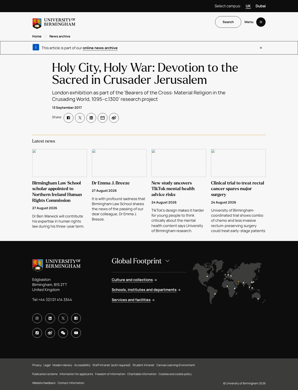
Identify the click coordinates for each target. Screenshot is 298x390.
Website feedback (44, 383)
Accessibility (82, 365)
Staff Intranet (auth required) (111, 365)
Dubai (261, 5)
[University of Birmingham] (54, 22)
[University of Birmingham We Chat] (63, 333)
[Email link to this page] (102, 118)
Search (228, 22)
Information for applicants (76, 374)
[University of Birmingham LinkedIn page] (50, 318)
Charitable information (142, 374)
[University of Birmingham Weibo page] (50, 333)
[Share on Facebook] (68, 118)
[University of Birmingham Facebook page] (76, 318)
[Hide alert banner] (261, 48)
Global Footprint (137, 261)
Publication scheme (45, 374)
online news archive (100, 47)
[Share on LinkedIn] (91, 118)
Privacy (37, 365)
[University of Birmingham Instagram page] (37, 318)
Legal (47, 365)
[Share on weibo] (114, 118)
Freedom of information (110, 374)
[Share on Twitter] (80, 118)
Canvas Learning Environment (176, 365)
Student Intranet (143, 365)
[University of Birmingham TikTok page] (37, 333)
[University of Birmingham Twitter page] (63, 318)
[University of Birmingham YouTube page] (76, 333)
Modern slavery (62, 365)
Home (37, 36)
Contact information (71, 383)
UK (248, 5)
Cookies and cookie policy (175, 374)
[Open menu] (261, 22)
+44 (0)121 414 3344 (55, 299)
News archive (59, 36)
